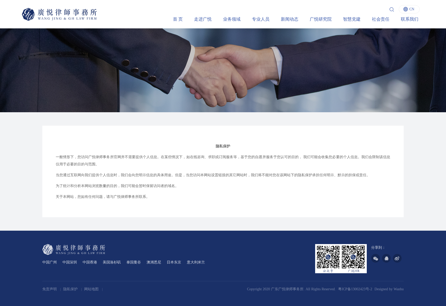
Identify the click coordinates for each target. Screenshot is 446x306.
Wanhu (399, 289)
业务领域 (232, 19)
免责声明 (50, 289)
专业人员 (260, 19)
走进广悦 (203, 19)
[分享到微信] (375, 258)
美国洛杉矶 (112, 262)
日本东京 (174, 262)
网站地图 (92, 289)
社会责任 (380, 19)
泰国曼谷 (133, 262)
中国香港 (90, 262)
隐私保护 (71, 289)
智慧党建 (352, 19)
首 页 (178, 19)
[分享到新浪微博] (397, 258)
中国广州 (49, 262)
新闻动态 (289, 19)
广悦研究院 (321, 19)
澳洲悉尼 (154, 262)
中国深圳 (69, 262)
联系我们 (409, 19)
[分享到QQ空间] (386, 258)
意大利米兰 (196, 262)
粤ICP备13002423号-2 (355, 289)
